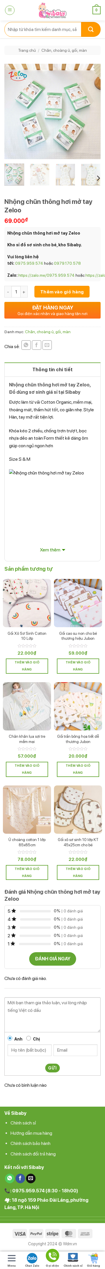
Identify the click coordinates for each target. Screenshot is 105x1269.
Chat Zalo (32, 1265)
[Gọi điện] (52, 1256)
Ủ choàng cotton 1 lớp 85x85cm (27, 842)
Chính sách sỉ (23, 1123)
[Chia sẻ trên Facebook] (36, 345)
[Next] (91, 111)
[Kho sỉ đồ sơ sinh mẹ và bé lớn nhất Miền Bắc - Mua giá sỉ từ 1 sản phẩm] (52, 10)
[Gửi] (91, 29)
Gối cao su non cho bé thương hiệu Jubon (78, 636)
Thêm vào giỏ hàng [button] (27, 666)
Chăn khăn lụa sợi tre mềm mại (27, 739)
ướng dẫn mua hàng (33, 1133)
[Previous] (13, 111)
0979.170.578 (67, 263)
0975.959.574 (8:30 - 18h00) (45, 1191)
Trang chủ (27, 50)
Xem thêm (50, 550)
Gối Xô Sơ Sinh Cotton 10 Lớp (27, 636)
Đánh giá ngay (52, 959)
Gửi (52, 1068)
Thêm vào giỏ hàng (62, 292)
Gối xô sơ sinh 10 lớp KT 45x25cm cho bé (78, 842)
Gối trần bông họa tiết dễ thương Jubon (78, 739)
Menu (12, 1265)
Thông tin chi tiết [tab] (52, 369)
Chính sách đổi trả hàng (33, 1154)
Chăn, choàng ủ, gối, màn (64, 50)
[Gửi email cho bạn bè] (47, 345)
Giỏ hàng (93, 1265)
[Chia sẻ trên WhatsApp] (26, 345)
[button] (10, 10)
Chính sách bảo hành (30, 1143)
